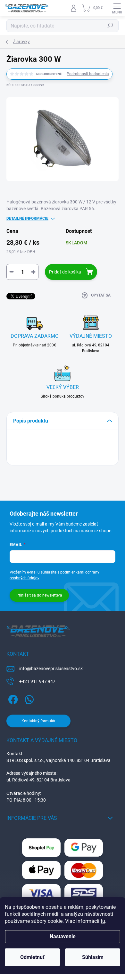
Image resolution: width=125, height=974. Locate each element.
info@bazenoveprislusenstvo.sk (51, 668)
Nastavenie (63, 936)
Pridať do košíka (65, 271)
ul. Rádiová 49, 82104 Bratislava (38, 779)
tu (103, 921)
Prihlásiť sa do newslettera (39, 595)
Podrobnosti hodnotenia (88, 74)
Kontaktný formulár (38, 721)
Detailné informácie (27, 218)
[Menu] (117, 8)
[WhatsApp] (28, 698)
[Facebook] (12, 698)
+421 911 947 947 (37, 681)
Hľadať (110, 25)
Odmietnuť (32, 957)
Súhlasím (93, 957)
